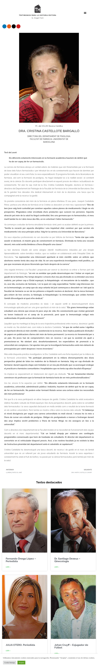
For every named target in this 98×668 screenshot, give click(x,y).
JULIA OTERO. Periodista (20, 644)
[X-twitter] (14, 26)
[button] (85, 13)
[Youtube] (18, 26)
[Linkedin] (4, 26)
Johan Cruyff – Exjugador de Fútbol (71, 646)
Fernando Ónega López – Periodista (21, 560)
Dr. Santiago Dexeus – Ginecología (67, 560)
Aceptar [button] (21, 662)
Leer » (8, 567)
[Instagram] (9, 26)
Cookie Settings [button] (9, 662)
